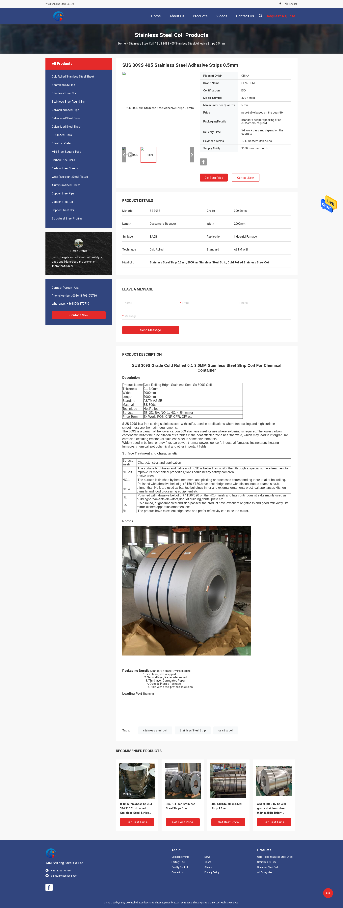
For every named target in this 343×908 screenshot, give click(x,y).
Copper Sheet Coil (63, 210)
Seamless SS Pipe (63, 84)
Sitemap (208, 867)
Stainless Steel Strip (193, 730)
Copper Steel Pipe (63, 193)
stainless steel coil (155, 730)
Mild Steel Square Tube (66, 151)
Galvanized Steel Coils (66, 118)
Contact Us (178, 872)
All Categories (264, 872)
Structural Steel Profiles (67, 218)
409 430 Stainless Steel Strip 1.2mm (226, 806)
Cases (207, 862)
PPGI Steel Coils (62, 135)
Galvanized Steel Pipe (65, 110)
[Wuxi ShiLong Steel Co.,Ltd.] (58, 15)
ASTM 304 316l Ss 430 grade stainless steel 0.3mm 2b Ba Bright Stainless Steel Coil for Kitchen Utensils (272, 808)
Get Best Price (214, 177)
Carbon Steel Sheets (65, 168)
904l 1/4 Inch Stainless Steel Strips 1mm (180, 806)
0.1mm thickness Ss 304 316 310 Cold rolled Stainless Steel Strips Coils (136, 808)
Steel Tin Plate (61, 143)
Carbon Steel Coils (63, 160)
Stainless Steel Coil (141, 43)
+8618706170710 (78, 303)
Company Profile (180, 857)
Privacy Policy (211, 872)
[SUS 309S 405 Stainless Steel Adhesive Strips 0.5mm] (137, 780)
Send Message (150, 330)
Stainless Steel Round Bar (68, 101)
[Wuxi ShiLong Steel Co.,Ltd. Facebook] (280, 4)
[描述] (260, 16)
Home (122, 43)
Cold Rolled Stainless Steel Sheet (73, 76)
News (207, 857)
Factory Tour (178, 862)
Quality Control (180, 867)
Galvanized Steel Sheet (66, 126)
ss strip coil (225, 730)
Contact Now (78, 315)
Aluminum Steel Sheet (66, 185)
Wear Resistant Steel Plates (70, 176)
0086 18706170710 (84, 295)
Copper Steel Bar (62, 201)
